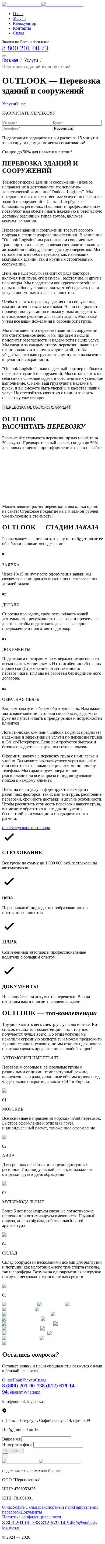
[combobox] (52, 462)
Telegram (15, 1392)
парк (45, 827)
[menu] (4, 56)
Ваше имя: (11, 1439)
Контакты (22, 28)
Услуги (19, 18)
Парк (17, 1380)
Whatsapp (31, 1392)
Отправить (13, 1451)
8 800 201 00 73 (25, 48)
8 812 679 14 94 (54, 1522)
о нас (7, 827)
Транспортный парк (55, 1507)
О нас (18, 13)
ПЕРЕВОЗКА (37, 407)
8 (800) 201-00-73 (22, 1385)
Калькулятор (24, 23)
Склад (18, 33)
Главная (10, 60)
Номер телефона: (17, 1444)
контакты (32, 827)
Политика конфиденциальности (31, 1517)
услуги (18, 827)
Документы (31, 1512)
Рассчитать (63, 128)
